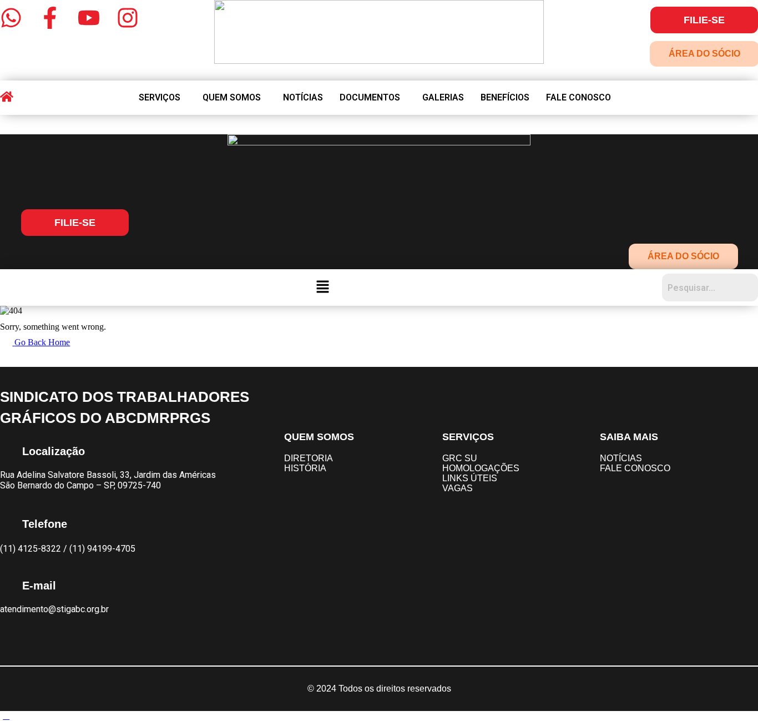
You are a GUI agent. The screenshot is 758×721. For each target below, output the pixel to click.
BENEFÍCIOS (505, 97)
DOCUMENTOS (370, 97)
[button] (162, 97)
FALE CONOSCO (578, 97)
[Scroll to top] (6, 715)
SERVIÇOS (159, 97)
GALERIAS (443, 97)
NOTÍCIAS (303, 97)
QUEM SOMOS (232, 97)
